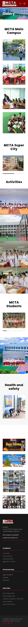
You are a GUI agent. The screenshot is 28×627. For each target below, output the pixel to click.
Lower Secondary (8, 559)
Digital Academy (8, 575)
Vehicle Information (9, 604)
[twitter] (8, 623)
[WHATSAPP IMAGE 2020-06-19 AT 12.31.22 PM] (14, 407)
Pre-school (6, 553)
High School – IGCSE (9, 561)
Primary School (7, 556)
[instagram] (11, 623)
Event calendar (7, 601)
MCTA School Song (8, 593)
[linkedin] (5, 623)
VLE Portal (6, 580)
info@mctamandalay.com (10, 538)
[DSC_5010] (14, 358)
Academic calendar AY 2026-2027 (13, 599)
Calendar (5, 577)
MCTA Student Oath (9, 596)
